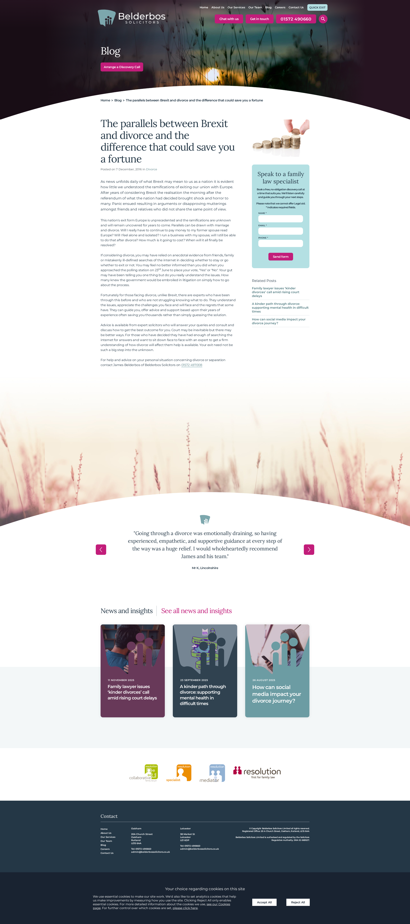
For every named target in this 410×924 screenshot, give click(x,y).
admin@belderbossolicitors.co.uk (150, 852)
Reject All (298, 902)
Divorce (151, 169)
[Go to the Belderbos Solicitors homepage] (131, 18)
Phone (262, 238)
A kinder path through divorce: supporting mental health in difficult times (280, 307)
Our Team (255, 7)
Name (261, 213)
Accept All (264, 902)
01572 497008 (191, 365)
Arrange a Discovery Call (122, 67)
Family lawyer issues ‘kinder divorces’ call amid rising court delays (275, 292)
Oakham (136, 828)
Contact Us (296, 7)
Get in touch (259, 19)
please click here (185, 908)
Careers (280, 7)
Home (204, 7)
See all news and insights (196, 610)
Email (261, 225)
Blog (268, 7)
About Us (217, 7)
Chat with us (228, 19)
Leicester (185, 828)
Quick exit (317, 7)
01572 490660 (296, 19)
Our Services (236, 7)
